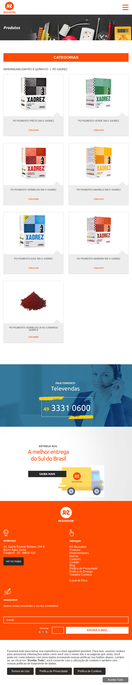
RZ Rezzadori (77, 546)
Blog (72, 565)
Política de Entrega (81, 571)
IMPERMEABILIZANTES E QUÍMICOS (27, 69)
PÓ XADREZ (59, 69)
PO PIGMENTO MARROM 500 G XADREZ (98, 259)
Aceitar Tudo (115, 679)
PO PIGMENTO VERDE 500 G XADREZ (98, 121)
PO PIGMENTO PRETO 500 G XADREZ (33, 121)
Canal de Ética (78, 580)
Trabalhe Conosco (80, 574)
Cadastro (75, 559)
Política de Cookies (89, 671)
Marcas (73, 556)
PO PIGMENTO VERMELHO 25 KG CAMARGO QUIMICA (33, 329)
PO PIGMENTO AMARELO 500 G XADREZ (99, 190)
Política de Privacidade (83, 568)
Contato (74, 562)
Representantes (79, 553)
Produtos (74, 549)
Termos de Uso (20, 671)
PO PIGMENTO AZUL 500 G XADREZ (33, 259)
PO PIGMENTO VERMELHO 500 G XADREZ (33, 190)
